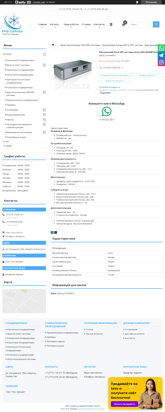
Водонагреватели (15, 114)
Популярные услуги (16, 137)
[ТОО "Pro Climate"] (12, 23)
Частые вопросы (94, 333)
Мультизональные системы (21, 359)
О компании (131, 329)
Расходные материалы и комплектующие (19, 126)
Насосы (10, 119)
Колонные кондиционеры (19, 87)
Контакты (99, 24)
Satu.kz (97, 406)
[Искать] (156, 24)
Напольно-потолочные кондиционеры (18, 81)
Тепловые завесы (56, 341)
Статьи (89, 329)
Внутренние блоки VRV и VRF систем (122, 45)
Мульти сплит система (17, 65)
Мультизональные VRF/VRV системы (80, 45)
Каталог (54, 24)
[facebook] (52, 232)
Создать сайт (39, 2)
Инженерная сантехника (19, 132)
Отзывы (86, 24)
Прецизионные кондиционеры (22, 100)
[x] (55, 232)
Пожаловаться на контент (92, 408)
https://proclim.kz (14, 232)
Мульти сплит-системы (19, 333)
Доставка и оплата (134, 333)
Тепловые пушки (55, 345)
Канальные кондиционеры (20, 69)
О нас (6, 141)
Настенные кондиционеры (20, 60)
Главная (42, 24)
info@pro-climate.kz (15, 236)
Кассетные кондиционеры (20, 74)
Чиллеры (11, 104)
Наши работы (71, 24)
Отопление (12, 109)
